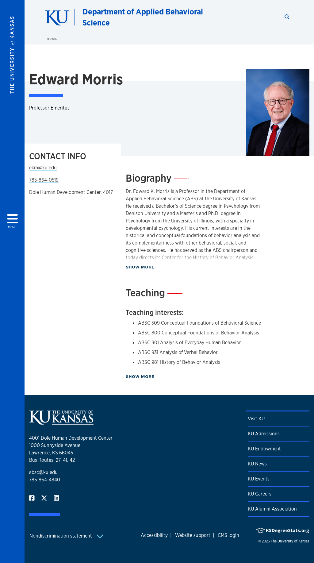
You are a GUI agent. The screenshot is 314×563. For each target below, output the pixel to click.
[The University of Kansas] (61, 422)
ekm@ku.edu (43, 167)
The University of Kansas (290, 541)
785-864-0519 (44, 180)
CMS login (228, 535)
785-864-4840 (44, 479)
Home (52, 39)
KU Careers (259, 494)
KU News (257, 464)
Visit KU (256, 418)
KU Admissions (264, 433)
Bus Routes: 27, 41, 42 (52, 460)
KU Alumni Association (272, 509)
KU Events (259, 479)
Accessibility (154, 535)
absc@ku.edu (43, 472)
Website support (192, 535)
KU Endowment (264, 448)
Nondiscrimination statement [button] (61, 536)
